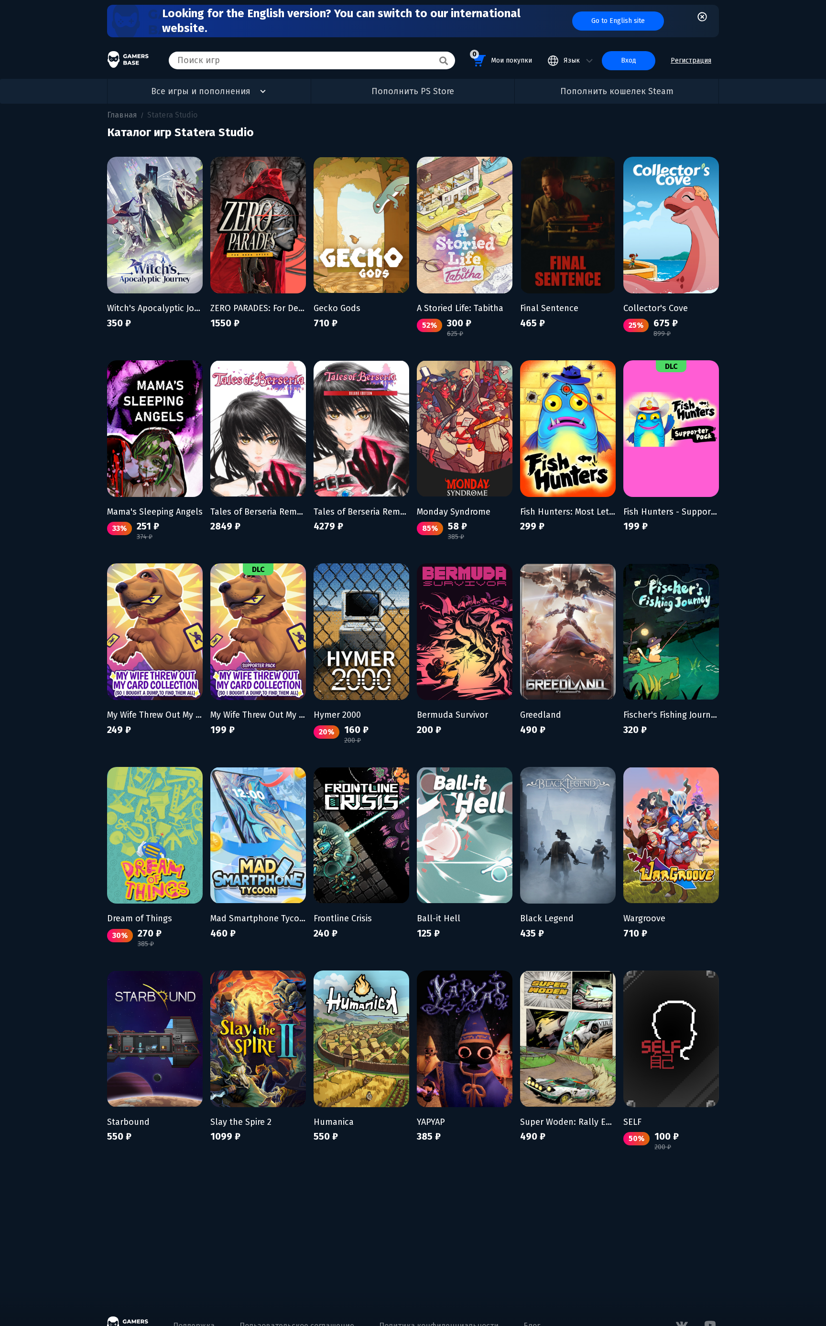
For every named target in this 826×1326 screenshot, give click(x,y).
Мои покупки (502, 57)
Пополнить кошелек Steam (617, 91)
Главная (122, 114)
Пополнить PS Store (412, 91)
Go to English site (618, 21)
